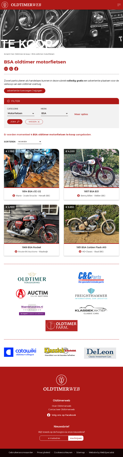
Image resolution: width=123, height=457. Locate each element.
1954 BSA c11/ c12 (31, 191)
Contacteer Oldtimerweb (61, 409)
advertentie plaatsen (99, 80)
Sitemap (80, 452)
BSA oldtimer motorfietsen (43, 54)
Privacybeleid (43, 452)
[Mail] (6, 69)
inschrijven (76, 438)
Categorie (12, 109)
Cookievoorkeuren (63, 452)
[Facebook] (16, 69)
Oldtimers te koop (22, 54)
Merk (44, 109)
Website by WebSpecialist (101, 452)
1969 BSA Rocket (31, 247)
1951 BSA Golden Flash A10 (91, 247)
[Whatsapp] (11, 69)
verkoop (8, 84)
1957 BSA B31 (91, 191)
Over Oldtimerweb (61, 406)
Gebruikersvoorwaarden (21, 452)
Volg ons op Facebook (64, 415)
